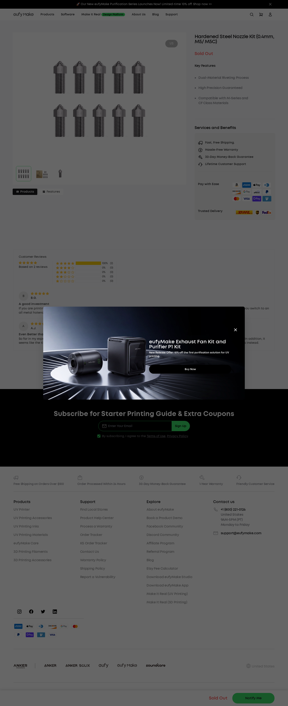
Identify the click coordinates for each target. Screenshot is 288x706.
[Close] (235, 330)
